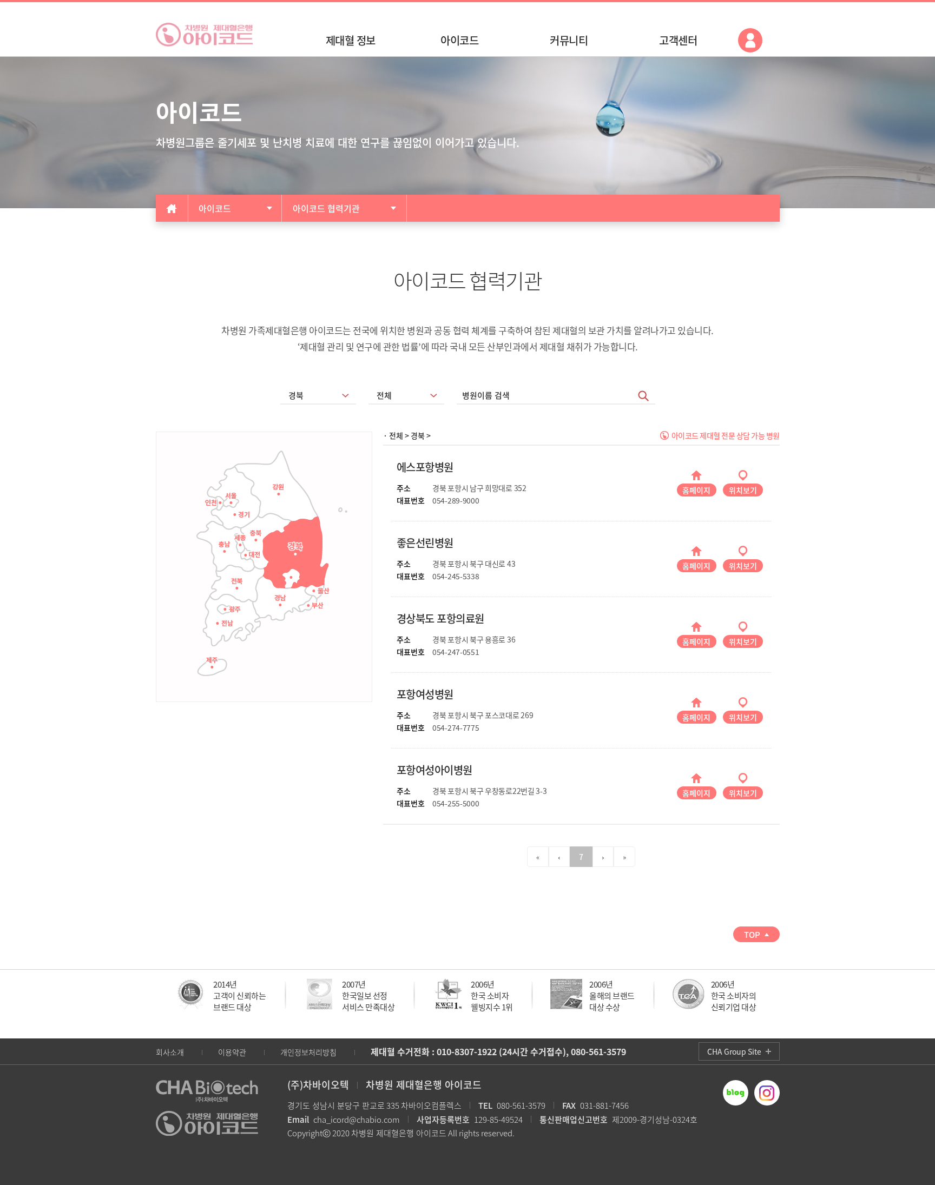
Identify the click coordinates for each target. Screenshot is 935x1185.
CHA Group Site (734, 1051)
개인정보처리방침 (308, 1052)
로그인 (750, 40)
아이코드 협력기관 (326, 208)
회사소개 (170, 1052)
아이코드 (215, 208)
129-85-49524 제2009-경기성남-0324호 (557, 1120)
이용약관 (232, 1052)
